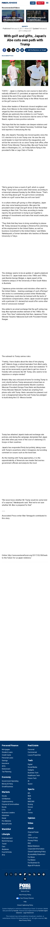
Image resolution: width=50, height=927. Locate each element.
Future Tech (32, 778)
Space (30, 784)
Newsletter (39, 874)
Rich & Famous (7, 841)
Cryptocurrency (7, 801)
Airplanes (5, 849)
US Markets (6, 799)
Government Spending (10, 781)
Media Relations (34, 846)
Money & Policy (7, 784)
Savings (5, 760)
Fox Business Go (34, 863)
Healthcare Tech (34, 775)
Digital (30, 764)
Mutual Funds (7, 824)
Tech (30, 760)
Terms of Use (33, 838)
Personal (31, 749)
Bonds (4, 807)
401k (3, 766)
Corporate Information (36, 849)
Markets (25, 26)
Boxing (30, 804)
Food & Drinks (7, 852)
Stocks (4, 796)
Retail (4, 818)
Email (22, 50)
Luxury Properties (34, 755)
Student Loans (7, 752)
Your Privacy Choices (27, 898)
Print (18, 50)
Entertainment (7, 838)
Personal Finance (10, 745)
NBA (29, 796)
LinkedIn (30, 874)
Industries (5, 815)
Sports (31, 789)
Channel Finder (33, 832)
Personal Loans (7, 758)
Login (33, 3)
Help (25, 901)
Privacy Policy (33, 840)
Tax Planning (6, 772)
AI (28, 781)
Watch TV (40, 3)
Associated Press (7, 55)
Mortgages (6, 749)
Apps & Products (34, 865)
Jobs (29, 835)
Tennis (30, 813)
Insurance (5, 763)
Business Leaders (8, 813)
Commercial (32, 752)
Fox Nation (31, 860)
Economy (6, 777)
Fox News (31, 857)
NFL (29, 793)
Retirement (6, 769)
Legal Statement (28, 913)
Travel (4, 844)
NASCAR (31, 801)
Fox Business (9, 3)
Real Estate (33, 745)
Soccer (30, 807)
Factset (15, 910)
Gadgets (31, 770)
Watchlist (6, 829)
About (30, 828)
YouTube (20, 874)
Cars (3, 846)
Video (30, 823)
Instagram (16, 874)
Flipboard (25, 874)
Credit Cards (6, 755)
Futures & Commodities (10, 804)
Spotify (43, 874)
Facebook (4, 50)
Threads (13, 50)
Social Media (32, 767)
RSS (34, 874)
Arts (3, 855)
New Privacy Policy (25, 895)
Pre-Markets (6, 821)
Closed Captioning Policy (37, 852)
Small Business (7, 786)
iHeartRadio (25, 879)
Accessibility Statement (36, 854)
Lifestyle (6, 834)
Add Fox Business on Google (37, 50)
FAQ (29, 843)
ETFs (3, 810)
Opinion (31, 818)
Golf (29, 810)
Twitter (9, 50)
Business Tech (33, 773)
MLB (29, 799)
